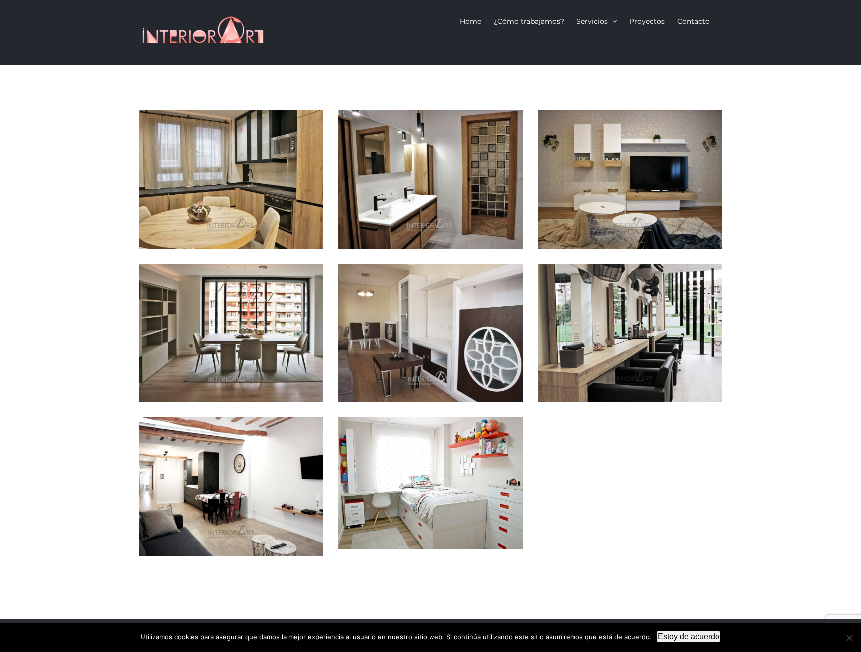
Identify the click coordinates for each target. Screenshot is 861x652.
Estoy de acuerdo (688, 636)
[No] (849, 638)
